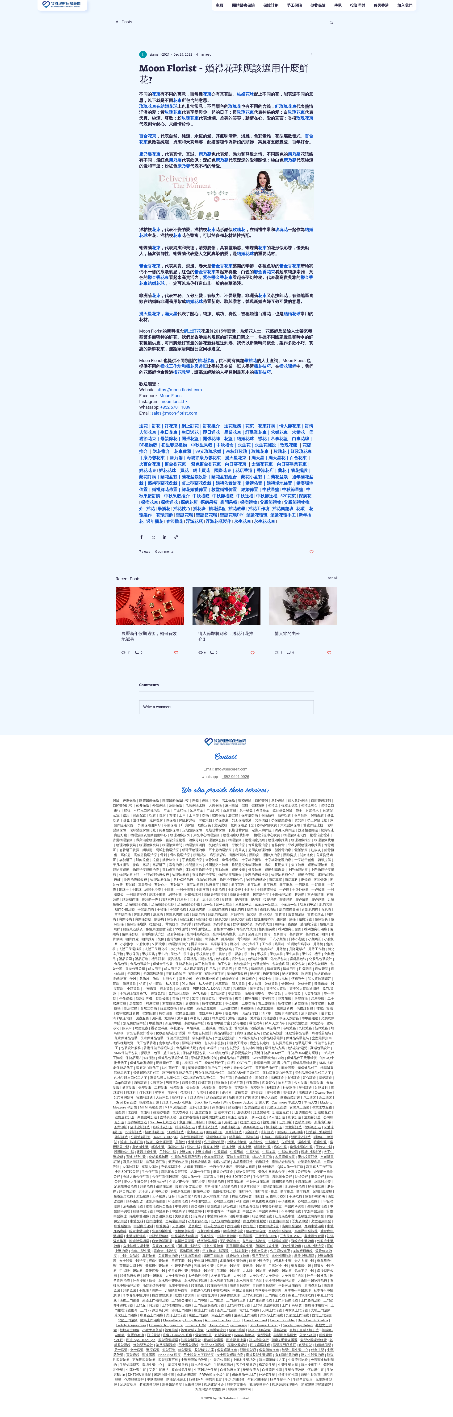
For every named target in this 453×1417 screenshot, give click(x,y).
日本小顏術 (297, 939)
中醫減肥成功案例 (184, 1236)
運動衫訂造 (312, 1117)
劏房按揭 (130, 1008)
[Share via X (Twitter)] (153, 537)
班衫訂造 (289, 1092)
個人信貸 (254, 983)
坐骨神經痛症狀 (224, 934)
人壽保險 (215, 805)
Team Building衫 (165, 1137)
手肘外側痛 (184, 889)
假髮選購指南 (227, 1350)
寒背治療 (175, 865)
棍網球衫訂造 (154, 1132)
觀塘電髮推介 (214, 1384)
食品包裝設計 (140, 964)
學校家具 (148, 954)
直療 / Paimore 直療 (177, 1335)
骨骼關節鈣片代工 (146, 1073)
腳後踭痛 (286, 899)
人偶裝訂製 (130, 1167)
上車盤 (194, 815)
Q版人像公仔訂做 (290, 1167)
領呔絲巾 (220, 1082)
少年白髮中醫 (141, 1251)
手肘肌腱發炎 (136, 894)
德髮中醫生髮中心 (295, 1350)
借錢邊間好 (230, 978)
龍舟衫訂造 (195, 1132)
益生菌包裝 (171, 1053)
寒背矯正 (159, 865)
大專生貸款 (312, 993)
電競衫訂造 (293, 1127)
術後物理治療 (178, 1201)
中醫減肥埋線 (136, 1236)
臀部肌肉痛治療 (177, 914)
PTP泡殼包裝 (247, 1038)
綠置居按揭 (168, 1008)
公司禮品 (190, 959)
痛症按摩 (270, 884)
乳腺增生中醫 (204, 1266)
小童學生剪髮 (152, 1330)
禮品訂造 (141, 959)
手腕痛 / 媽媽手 (150, 1290)
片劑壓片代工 (192, 1063)
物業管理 (225, 1028)
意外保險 (278, 800)
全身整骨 (280, 934)
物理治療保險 (160, 880)
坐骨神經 (211, 860)
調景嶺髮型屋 (172, 1384)
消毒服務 (239, 1023)
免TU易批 (200, 993)
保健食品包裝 (163, 964)
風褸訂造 (277, 1077)
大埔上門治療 (321, 1310)
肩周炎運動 (312, 1285)
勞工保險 (228, 800)
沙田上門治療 (181, 1310)
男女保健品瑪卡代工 (210, 1073)
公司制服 (300, 1082)
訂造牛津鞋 (222, 1112)
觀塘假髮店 (248, 1350)
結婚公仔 (301, 1176)
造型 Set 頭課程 (213, 1345)
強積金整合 (309, 805)
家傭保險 (142, 805)
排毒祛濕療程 (214, 1226)
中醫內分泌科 (143, 1226)
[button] (331, 22)
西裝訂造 (140, 1082)
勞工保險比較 (317, 820)
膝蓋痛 (293, 924)
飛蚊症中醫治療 (302, 1241)
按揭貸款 (208, 998)
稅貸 (226, 988)
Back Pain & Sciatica (313, 1320)
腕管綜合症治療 (237, 1256)
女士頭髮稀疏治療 (230, 1355)
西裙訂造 (236, 1082)
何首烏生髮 (315, 1370)
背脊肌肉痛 (122, 914)
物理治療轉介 (256, 880)
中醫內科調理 (294, 1206)
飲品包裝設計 (273, 1033)
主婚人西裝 (269, 1097)
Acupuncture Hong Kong (223, 1320)
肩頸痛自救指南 (264, 1285)
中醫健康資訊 (288, 1152)
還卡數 (326, 1013)
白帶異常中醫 (282, 1261)
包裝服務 (222, 959)
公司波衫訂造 (141, 1137)
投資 (152, 815)
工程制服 (161, 1087)
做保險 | (172, 820)
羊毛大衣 (310, 1102)
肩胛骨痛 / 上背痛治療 (221, 1186)
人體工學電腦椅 (130, 949)
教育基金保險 (282, 810)
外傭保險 (159, 805)
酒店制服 (128, 1087)
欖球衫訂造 (313, 1127)
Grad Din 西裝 (126, 1102)
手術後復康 (286, 1201)
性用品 (211, 969)
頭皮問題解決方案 (272, 1360)
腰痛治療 (305, 919)
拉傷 (155, 860)
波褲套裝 (241, 1092)
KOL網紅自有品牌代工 (199, 1077)
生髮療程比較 (298, 1360)
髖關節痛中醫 (124, 1152)
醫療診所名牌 (201, 1162)
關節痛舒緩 (204, 919)
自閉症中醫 (154, 1221)
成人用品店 (172, 969)
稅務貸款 (240, 988)
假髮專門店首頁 (284, 1345)
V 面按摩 (158, 944)
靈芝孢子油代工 (266, 1068)
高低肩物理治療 (145, 855)
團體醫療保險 (149, 800)
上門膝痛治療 (311, 1300)
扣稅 (127, 810)
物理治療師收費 (135, 880)
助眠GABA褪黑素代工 (243, 1073)
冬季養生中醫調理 (136, 1295)
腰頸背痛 (199, 855)
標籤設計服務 (191, 1043)
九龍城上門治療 (297, 1315)
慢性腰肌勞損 (264, 919)
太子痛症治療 (221, 1275)
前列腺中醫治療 (254, 1241)
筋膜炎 (316, 850)
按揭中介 (265, 978)
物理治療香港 (320, 835)
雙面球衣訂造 (301, 1137)
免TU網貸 (217, 993)
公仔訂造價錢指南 (165, 1176)
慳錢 (195, 800)
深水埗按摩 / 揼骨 (216, 1196)
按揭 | (207, 815)
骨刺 (163, 855)
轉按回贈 (165, 1013)
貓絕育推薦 (290, 974)
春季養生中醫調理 (268, 1290)
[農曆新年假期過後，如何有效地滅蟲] (150, 606)
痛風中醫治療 (292, 1226)
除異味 (127, 1028)
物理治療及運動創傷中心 (148, 835)
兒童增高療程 (191, 1256)
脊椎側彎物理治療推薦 (304, 845)
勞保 (215, 800)
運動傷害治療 (172, 870)
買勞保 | (300, 820)
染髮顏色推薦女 (285, 1335)
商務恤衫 (218, 1107)
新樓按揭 (284, 1003)
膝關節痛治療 (282, 1181)
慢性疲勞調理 (184, 1231)
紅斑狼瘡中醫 (285, 1216)
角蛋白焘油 (135, 1335)
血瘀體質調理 (162, 1241)
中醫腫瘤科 (122, 1226)
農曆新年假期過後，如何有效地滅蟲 (149, 636)
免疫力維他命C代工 (238, 1068)
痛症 (268, 865)
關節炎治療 (272, 855)
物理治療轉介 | (179, 944)
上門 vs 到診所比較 (154, 1310)
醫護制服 (316, 1082)
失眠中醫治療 (317, 1206)
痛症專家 (275, 880)
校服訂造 (273, 1087)
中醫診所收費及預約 (186, 1157)
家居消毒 (317, 1023)
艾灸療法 (194, 1226)
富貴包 (280, 914)
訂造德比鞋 (242, 1112)
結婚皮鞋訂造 (124, 1117)
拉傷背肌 (156, 924)
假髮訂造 (169, 1350)
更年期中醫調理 (205, 1261)
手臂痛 (162, 909)
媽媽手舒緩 (222, 924)
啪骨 (325, 934)
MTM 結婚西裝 (176, 1107)
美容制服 (225, 1087)
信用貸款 (155, 983)
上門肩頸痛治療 (286, 1300)
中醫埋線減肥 (278, 1241)
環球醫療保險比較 (143, 830)
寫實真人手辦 (213, 1176)
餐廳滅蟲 (141, 1028)
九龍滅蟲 (305, 1028)
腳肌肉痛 (237, 909)
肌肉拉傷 (142, 860)
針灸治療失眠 (162, 1216)
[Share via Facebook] (141, 537)
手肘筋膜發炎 (267, 889)
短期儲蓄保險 (215, 830)
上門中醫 (200, 1300)
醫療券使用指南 (316, 1305)
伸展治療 (254, 870)
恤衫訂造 (293, 1077)
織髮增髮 (185, 1350)
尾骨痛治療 (316, 1186)
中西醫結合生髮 (205, 1370)
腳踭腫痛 (241, 899)
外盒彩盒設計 (225, 1038)
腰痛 (292, 919)
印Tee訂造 (258, 1117)
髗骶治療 (301, 850)
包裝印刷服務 (214, 1043)
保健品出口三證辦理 (235, 1058)
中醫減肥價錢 (158, 1236)
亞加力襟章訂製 (238, 1157)
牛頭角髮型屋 (303, 1379)
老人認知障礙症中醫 (225, 1221)
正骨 (242, 934)
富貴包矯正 (315, 914)
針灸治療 (197, 1206)
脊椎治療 (238, 845)
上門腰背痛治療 (260, 1300)
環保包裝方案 (275, 1048)
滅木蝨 (255, 1018)
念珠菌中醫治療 (280, 1271)
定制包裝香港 (169, 1043)
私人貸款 (172, 983)
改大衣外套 (180, 1112)
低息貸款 (129, 983)
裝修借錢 (320, 983)
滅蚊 (206, 1018)
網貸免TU (158, 993)
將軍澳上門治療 (296, 1310)
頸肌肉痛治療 (218, 914)
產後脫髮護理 (213, 1340)
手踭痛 (284, 889)
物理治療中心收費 (267, 835)
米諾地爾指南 (164, 1374)
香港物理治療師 (203, 875)
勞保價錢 (261, 820)
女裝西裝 (156, 1082)
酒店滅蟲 (257, 1028)
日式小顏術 (277, 939)
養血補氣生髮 (181, 1370)
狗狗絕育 (120, 978)
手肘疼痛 (202, 889)
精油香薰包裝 (321, 1033)
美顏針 (180, 1142)
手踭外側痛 (300, 889)
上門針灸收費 (292, 1305)
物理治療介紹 (255, 840)
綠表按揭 (186, 1008)
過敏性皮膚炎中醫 (311, 1216)
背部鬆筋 (244, 939)
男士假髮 (120, 1350)
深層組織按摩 (322, 1191)
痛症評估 (245, 1191)
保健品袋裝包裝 (297, 1038)
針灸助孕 (197, 1216)
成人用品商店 (193, 969)
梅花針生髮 (267, 1365)
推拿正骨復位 (249, 1206)
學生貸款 (274, 993)
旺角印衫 (285, 1122)
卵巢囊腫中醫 (301, 1266)
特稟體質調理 (207, 1241)
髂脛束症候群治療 (159, 929)
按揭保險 (218, 815)
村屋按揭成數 (172, 1003)
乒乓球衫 (199, 1092)
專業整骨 (144, 884)
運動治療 (221, 870)
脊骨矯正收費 (129, 850)
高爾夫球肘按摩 (215, 894)
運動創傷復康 (275, 870)
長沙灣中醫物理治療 (280, 1280)
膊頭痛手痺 (150, 899)
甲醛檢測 (155, 1023)
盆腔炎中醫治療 (228, 1266)
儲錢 (245, 805)
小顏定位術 (259, 1251)
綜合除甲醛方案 (218, 1023)
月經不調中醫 (181, 1261)
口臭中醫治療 (314, 1246)
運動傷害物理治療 (198, 870)
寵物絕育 (195, 974)
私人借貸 (205, 983)
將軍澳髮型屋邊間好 (316, 1384)
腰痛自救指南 (217, 1285)
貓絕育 (255, 974)
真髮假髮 (305, 1345)
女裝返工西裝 (277, 1107)
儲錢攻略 (258, 805)
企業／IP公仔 (179, 1181)
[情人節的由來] (303, 606)
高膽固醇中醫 (189, 1251)
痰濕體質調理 (207, 1295)
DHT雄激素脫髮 (139, 1374)
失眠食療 (181, 1216)
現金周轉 (231, 1013)
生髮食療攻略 (295, 1370)
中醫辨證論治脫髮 (194, 1360)
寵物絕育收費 (237, 974)
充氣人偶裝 (150, 1167)
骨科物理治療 (180, 855)
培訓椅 (280, 944)
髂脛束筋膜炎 (133, 929)
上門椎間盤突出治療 (176, 1305)
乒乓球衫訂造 (253, 1127)
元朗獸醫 (133, 974)
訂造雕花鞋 (323, 1112)
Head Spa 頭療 (169, 1355)
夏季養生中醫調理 (297, 1290)
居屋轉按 (317, 998)
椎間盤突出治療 (216, 865)
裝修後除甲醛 (194, 1023)
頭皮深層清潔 (236, 1340)
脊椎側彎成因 (246, 929)
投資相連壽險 (308, 830)
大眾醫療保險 (290, 825)
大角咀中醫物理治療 (312, 1280)
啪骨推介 (148, 939)
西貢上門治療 (322, 1315)
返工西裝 (325, 1097)
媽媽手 (186, 924)
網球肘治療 (322, 1181)
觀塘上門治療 (204, 1310)
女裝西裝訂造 (254, 1107)
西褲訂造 (204, 1082)
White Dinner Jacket (238, 1102)
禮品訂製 (158, 959)
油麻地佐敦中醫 (154, 1285)
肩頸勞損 (237, 914)
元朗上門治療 (272, 1310)
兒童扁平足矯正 (266, 904)
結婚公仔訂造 (200, 1172)
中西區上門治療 (151, 1315)
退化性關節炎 (281, 1256)
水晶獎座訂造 (243, 1162)
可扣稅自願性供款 (147, 810)
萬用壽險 (231, 805)
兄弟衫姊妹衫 (124, 1097)
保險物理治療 (206, 880)
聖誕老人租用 (245, 1167)
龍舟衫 (172, 1092)
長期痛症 (281, 865)
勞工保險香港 (242, 820)
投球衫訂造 (133, 1132)
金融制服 (193, 1087)
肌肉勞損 (325, 904)
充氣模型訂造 (171, 1167)
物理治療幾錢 (149, 845)
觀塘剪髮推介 (237, 1384)
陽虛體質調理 (184, 1295)
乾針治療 (242, 1201)
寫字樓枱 (193, 949)
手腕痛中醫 (324, 1147)
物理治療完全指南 (159, 1206)
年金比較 (213, 810)
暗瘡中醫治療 (262, 1216)
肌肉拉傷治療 (295, 1186)
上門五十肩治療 (147, 1305)
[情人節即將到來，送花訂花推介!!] (227, 606)
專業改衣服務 (322, 1107)
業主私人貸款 (276, 988)
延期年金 (196, 810)
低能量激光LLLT (244, 1374)
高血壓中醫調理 (306, 1231)
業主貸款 (256, 988)
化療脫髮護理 (134, 1379)
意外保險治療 (183, 880)
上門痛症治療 (275, 1295)
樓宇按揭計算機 (127, 1013)
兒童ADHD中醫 (163, 1246)
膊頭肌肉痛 (130, 899)
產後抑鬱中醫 (155, 1271)
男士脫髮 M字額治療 (199, 1355)
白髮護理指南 (272, 1370)
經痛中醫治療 (143, 1211)
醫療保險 (245, 800)
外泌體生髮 (267, 1374)
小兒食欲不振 (198, 1221)
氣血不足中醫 (304, 1271)
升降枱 (281, 949)
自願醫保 (261, 800)
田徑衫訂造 (214, 1132)
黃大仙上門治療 (125, 1315)
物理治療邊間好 (294, 835)
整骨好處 (312, 934)
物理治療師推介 (230, 875)
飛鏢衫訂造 (175, 1132)
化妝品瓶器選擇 (271, 1038)
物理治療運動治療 (146, 870)
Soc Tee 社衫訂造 (163, 1122)
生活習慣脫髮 (235, 1379)
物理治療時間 (172, 845)
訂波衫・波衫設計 (319, 1132)
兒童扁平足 (243, 904)
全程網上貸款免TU (133, 993)
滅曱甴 (182, 1018)
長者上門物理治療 (301, 1295)
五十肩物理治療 (220, 850)
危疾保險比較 (195, 805)
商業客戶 (273, 1028)
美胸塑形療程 (303, 1251)
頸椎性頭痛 (238, 855)
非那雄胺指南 (187, 1374)
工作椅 (267, 944)
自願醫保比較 (123, 805)
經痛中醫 (158, 1147)
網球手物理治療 (193, 850)
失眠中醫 (288, 1142)
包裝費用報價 (282, 1043)
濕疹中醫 (304, 1142)
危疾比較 (220, 825)
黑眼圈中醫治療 (228, 1271)
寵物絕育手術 (214, 974)
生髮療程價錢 (223, 1365)
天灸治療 (178, 1226)
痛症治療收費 (242, 1196)
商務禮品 (206, 959)
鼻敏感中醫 (140, 1147)
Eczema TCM (195, 1325)
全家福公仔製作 (299, 1172)
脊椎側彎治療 (223, 929)
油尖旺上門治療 (245, 1315)
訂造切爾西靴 (302, 1112)
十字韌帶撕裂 (251, 860)
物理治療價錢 (126, 845)
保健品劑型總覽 (141, 1063)
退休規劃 (139, 820)
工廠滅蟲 (209, 1028)
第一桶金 (246, 810)
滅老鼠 (195, 1018)
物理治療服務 (215, 840)
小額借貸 (149, 988)
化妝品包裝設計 (320, 959)
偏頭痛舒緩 (130, 934)
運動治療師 (306, 875)
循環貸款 (234, 993)
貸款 (116, 983)
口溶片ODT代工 (239, 1063)
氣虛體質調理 (162, 1295)
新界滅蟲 (321, 1028)
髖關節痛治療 (272, 1186)
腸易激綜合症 (256, 1231)
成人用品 (154, 969)
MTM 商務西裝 (151, 1107)
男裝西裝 (172, 1082)
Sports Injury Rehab (298, 1325)
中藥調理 (245, 1236)
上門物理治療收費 (156, 875)
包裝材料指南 (252, 1048)
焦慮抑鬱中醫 (162, 1231)
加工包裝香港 (205, 964)
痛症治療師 (194, 884)
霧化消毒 (255, 1023)
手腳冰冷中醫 (278, 1266)
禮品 (318, 954)
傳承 (299, 810)
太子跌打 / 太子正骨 (264, 1275)
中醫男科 (236, 1152)
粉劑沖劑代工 (214, 1063)
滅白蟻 (169, 1018)
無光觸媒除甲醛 (134, 1023)
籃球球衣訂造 (162, 1127)
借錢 (133, 978)
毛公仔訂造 (150, 1172)
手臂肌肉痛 (146, 909)
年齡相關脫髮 (257, 1379)
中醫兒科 (253, 1152)
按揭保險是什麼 (242, 825)
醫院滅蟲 (241, 1028)
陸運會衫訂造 (216, 1137)
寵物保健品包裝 (248, 1033)
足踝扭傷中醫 (147, 1152)
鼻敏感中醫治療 (280, 1231)
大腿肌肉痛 (197, 909)
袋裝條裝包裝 (202, 1038)
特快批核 (281, 978)
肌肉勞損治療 (125, 909)
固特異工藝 (168, 1117)
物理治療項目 (195, 845)
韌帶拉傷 (324, 860)
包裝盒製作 (261, 964)
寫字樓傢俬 (218, 944)
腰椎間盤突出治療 (188, 1186)
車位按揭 (231, 1003)
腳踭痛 (227, 899)
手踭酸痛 (318, 889)
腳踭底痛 (302, 899)
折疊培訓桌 (223, 949)
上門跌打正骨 (236, 1300)
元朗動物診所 (176, 974)
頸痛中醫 (193, 1147)
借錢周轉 (205, 1013)
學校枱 (175, 954)
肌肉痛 (252, 909)
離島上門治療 (150, 1320)
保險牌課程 (187, 820)
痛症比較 (256, 1142)
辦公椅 (235, 944)
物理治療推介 (301, 840)
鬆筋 (199, 939)
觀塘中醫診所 (311, 1152)
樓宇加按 (251, 998)
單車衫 (160, 1092)
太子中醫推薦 (175, 1275)
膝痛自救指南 (240, 1285)
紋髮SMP (196, 1379)
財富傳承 (312, 810)
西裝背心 (268, 1082)
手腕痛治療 (303, 1181)
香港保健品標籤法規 (158, 1048)
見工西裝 (309, 1097)
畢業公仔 (317, 1176)
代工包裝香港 (146, 1043)
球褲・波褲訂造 (131, 1142)
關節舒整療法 (315, 1196)
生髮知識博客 (129, 1365)
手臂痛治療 (178, 909)
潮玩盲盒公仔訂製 (174, 1172)
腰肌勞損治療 (241, 919)
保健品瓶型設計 (177, 1038)
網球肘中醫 (262, 1147)
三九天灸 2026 (291, 1236)
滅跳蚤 (242, 1018)
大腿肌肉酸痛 (218, 909)
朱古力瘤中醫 (304, 1261)
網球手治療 (152, 889)
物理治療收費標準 (236, 835)
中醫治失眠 (221, 1290)
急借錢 (144, 978)
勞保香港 (221, 820)
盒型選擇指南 (322, 1038)
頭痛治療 (146, 1186)
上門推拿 (216, 1300)
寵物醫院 (321, 969)
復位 (161, 939)
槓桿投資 (284, 815)
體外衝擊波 (134, 1201)
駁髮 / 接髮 (237, 1330)
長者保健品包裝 (152, 1038)
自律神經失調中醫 (136, 1246)
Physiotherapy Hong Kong (182, 1320)
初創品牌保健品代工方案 (313, 1073)
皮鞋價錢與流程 (213, 1117)
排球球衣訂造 (185, 1127)
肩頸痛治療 (216, 1181)
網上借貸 (182, 988)
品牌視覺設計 (241, 1053)
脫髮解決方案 (204, 1350)
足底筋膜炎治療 (125, 1186)
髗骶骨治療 (283, 850)
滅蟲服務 (142, 1018)
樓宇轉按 (268, 998)
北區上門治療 (128, 1320)
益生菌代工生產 (173, 1068)
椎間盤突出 (193, 865)
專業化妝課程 (237, 1345)
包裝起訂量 (303, 1043)
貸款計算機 (144, 998)
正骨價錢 (320, 880)
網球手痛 (175, 894)
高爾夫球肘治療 (224, 1191)
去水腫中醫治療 (254, 1271)
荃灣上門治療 (227, 1310)
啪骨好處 (132, 939)
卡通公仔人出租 (221, 1167)
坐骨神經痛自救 (290, 1285)
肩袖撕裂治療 (133, 1206)
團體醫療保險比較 (175, 800)
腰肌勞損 (221, 919)
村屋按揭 (152, 1003)
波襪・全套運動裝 (159, 1142)
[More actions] (311, 54)
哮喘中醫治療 (233, 1231)
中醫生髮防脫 (129, 1256)
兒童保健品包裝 (126, 1038)
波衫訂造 (305, 1087)
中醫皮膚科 (203, 1152)
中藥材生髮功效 (244, 1360)
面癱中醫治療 (269, 1226)
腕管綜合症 (170, 860)
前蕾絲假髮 (323, 1345)
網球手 (124, 889)
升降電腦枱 (297, 949)
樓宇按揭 (225, 998)
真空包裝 (298, 964)
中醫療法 (272, 1142)
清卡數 (266, 1013)
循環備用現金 (254, 993)
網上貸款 (166, 988)
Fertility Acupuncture (131, 1325)
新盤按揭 (301, 1003)
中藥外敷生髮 (136, 1370)
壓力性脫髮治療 (312, 1355)
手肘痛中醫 (167, 1152)
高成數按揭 (265, 1008)
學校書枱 (202, 954)
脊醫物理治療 (258, 845)
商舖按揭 (247, 1008)
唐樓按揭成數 (212, 1003)
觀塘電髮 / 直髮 (192, 1330)
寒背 (146, 865)
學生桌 (188, 954)
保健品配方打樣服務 (140, 1058)
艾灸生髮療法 (159, 1370)
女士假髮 (136, 1350)
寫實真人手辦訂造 (319, 1167)
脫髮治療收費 (130, 1275)
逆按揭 (233, 815)
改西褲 (133, 1112)
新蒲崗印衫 (322, 1122)
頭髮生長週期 (311, 1374)
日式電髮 (153, 1335)
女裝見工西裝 (299, 1107)
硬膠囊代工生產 (167, 1063)
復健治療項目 (218, 845)
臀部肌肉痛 (142, 914)
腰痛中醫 (228, 1147)
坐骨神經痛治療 (198, 934)
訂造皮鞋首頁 (202, 1112)
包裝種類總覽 (124, 1043)
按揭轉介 (248, 978)
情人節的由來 (287, 633)
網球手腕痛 (157, 894)
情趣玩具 (257, 969)
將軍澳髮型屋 (149, 1384)
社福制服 (289, 1087)
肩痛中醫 (280, 1147)
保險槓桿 (267, 815)
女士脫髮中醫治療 (132, 1261)
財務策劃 (205, 820)
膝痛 (136, 865)
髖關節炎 (321, 919)
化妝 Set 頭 (307, 1335)
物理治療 (235, 840)
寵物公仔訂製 (246, 1172)
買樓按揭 (317, 1003)
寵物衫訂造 (144, 1097)
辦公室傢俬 (199, 944)
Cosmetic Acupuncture (166, 1325)
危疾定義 (204, 825)
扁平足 (208, 904)
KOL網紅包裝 (218, 1053)
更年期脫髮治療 (143, 1360)
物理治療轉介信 (231, 880)
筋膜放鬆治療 (123, 1196)
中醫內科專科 (268, 1211)
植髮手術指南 (288, 1374)
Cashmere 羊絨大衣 (286, 1102)
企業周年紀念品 (309, 1162)
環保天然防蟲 (289, 1018)
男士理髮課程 (188, 1345)
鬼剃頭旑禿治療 (286, 1355)
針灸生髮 (317, 1350)
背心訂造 (309, 1077)
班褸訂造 (305, 1092)
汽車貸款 (221, 983)
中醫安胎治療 (181, 1266)
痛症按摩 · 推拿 (266, 1191)
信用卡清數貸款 (286, 1013)
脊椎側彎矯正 (201, 929)
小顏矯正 (314, 939)
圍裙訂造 (325, 1077)
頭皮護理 (148, 1355)
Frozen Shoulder (282, 1320)
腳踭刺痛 (318, 899)
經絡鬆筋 (228, 939)
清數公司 (185, 978)
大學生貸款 (292, 993)
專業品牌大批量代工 (165, 1077)
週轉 (218, 1013)
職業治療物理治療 (149, 840)
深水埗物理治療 (195, 1280)
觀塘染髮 (171, 1330)
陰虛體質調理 (139, 1241)
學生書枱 (218, 954)
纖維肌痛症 (268, 909)
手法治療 (295, 1196)
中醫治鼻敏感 (242, 1290)
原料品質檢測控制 (204, 1058)
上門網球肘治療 (238, 1305)
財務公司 (169, 978)
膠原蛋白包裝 (150, 1053)
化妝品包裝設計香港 (170, 1033)
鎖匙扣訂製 (222, 1162)
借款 (156, 978)
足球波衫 (321, 1087)
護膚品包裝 (298, 959)
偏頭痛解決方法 (152, 934)
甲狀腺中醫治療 (131, 1271)
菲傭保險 (170, 825)
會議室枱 (266, 949)
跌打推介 (249, 1226)
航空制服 (257, 1087)
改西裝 (120, 1112)
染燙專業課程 (166, 1345)
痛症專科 (291, 880)
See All (332, 578)
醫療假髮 (152, 1350)
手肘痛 (169, 889)
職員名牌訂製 (133, 1162)
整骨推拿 (296, 934)
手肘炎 (249, 889)
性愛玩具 (305, 969)
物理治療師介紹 (282, 875)
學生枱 (163, 954)
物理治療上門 (129, 875)
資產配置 (139, 815)
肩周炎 (240, 850)
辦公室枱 (177, 949)
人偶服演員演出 (195, 1167)
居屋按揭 (301, 998)
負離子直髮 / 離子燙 (304, 1330)
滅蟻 (231, 1018)
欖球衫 (185, 1092)
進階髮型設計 (143, 1345)
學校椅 (262, 954)
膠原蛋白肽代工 (147, 1068)
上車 (182, 815)
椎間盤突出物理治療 (246, 865)
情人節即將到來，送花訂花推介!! (225, 636)
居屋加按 (136, 1003)
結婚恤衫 (234, 1107)
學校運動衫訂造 (192, 1137)
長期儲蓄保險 (238, 830)
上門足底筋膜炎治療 (209, 1305)
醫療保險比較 (313, 825)
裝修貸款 (271, 983)
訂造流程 (196, 1097)
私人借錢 (188, 983)
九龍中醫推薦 (178, 1285)
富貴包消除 (296, 914)
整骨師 (130, 884)
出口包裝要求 (229, 1048)
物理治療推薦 (278, 840)
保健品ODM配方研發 (302, 1053)
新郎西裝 (235, 1097)
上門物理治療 (298, 870)
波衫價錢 (273, 1092)
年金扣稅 (180, 810)
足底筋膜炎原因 (136, 904)
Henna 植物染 (244, 1335)
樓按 (238, 998)
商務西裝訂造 (290, 1097)
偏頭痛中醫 (176, 1147)
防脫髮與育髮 (191, 1340)
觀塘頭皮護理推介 (285, 1384)
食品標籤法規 (186, 1048)
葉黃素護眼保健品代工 (204, 1068)
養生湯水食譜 (314, 1236)
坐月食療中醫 (178, 1271)
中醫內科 (185, 1152)
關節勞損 (290, 855)
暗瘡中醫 (320, 1142)
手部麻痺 (302, 884)
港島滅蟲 (289, 1028)
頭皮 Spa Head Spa (140, 1340)
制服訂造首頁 (238, 1117)
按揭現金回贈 (185, 1013)
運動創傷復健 (155, 1201)
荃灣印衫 (120, 1127)
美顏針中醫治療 (202, 1271)
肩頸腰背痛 (218, 855)
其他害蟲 (269, 1018)
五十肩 (195, 899)
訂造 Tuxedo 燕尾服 (177, 1102)
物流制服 (177, 1087)
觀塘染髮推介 (259, 1384)
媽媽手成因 (264, 924)
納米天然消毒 (275, 1023)
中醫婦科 (220, 1152)
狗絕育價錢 (322, 974)
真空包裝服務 (317, 964)
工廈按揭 (248, 1003)
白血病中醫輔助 (254, 1221)
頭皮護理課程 (260, 1345)
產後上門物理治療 (155, 1300)
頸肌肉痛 (198, 914)
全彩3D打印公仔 (127, 1172)
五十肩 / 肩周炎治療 (153, 1191)
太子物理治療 (198, 1275)
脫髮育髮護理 (168, 1340)
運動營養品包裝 (297, 1033)
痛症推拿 (286, 884)
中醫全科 (249, 1211)
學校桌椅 (276, 954)
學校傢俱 (132, 954)
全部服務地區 (158, 1157)
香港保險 (129, 800)
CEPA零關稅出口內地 (268, 1058)
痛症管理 (237, 884)
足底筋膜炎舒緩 (188, 904)
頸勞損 (251, 914)
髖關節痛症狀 (137, 924)
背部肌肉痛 (310, 909)
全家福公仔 (158, 1181)
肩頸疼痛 (125, 919)
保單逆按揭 (249, 815)
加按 (195, 998)
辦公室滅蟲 (159, 1028)
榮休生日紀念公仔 (271, 1172)
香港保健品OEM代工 (269, 1053)
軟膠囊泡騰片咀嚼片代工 (272, 1063)
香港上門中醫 (136, 1157)
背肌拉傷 (172, 924)
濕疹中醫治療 (239, 1216)
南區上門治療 (221, 1315)
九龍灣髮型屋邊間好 (210, 1389)
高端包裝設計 (320, 1048)
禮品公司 (125, 959)
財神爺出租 (266, 1167)
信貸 (142, 983)
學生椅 (249, 954)
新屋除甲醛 (173, 1023)
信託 (126, 815)
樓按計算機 (324, 1008)
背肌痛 (326, 909)
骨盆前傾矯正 (250, 1186)
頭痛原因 (129, 1290)
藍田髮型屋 (193, 1384)
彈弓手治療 (260, 1256)
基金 (126, 820)
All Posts (124, 22)
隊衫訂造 (121, 1137)
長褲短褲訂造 (137, 1122)
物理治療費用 (324, 840)
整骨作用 (161, 884)
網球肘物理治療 (167, 850)
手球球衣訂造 (208, 1127)
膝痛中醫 (245, 1147)
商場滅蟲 (193, 1028)
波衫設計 (257, 1092)
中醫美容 (269, 1152)
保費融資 (317, 815)
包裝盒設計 (242, 964)
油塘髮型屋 (128, 1384)
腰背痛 (281, 919)
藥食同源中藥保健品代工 (299, 1068)
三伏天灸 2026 (266, 1236)
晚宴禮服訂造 (149, 1102)
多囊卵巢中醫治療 (233, 1261)
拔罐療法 (213, 1206)
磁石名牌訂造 (155, 1162)
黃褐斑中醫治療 (156, 1266)
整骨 (267, 934)
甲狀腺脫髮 (155, 1379)
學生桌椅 (292, 954)
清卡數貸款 (309, 1013)
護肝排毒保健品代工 (177, 1073)
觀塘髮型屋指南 (239, 1389)
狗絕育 (306, 974)
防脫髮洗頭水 (176, 1379)
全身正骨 (254, 934)
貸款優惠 (162, 998)
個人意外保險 (298, 800)
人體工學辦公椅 (156, 949)
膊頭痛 (299, 894)
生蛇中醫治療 (213, 1246)
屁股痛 (158, 914)
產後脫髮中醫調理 (259, 1355)
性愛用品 (241, 969)
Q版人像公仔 (191, 1176)
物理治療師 (180, 875)
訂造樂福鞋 (261, 1112)
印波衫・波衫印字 (290, 1132)
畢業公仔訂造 (223, 1172)
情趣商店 (273, 969)
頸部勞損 (266, 914)
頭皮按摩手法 (311, 1365)
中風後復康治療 (263, 1201)
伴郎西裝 (251, 1097)
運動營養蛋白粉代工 (277, 1073)
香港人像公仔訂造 (136, 1176)
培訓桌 (208, 949)
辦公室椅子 (251, 944)
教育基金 (262, 810)
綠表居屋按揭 (206, 1008)
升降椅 (318, 944)
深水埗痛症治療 (221, 1280)
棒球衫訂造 (274, 1127)
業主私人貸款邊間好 (304, 988)
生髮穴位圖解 (220, 1360)
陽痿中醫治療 (139, 1216)
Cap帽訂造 (123, 1082)
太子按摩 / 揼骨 (163, 1196)
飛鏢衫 (214, 1092)
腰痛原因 (197, 1285)
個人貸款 (238, 983)
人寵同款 (162, 1097)
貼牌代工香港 (237, 1043)
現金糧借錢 (250, 1013)
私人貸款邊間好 (319, 978)
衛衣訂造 (261, 1077)
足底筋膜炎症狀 (162, 904)
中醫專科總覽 (272, 1206)
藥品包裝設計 (224, 1033)
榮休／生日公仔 (135, 1181)
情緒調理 (233, 1211)
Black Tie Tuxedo (207, 1102)
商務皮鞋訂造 (147, 1117)
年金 (167, 810)
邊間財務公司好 (207, 978)
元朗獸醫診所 (153, 974)
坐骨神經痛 (230, 860)
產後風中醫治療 (254, 1266)
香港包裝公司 (135, 969)
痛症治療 (297, 865)
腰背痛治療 (235, 1181)
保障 (205, 800)
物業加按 (284, 998)
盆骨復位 (173, 939)
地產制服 (209, 1087)
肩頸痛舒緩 (143, 919)
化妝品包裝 (278, 959)
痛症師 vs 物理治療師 (270, 1196)
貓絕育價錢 (271, 974)
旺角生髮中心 (280, 1379)
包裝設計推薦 (258, 959)
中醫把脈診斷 (226, 1236)
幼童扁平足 (308, 904)
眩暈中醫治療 (139, 1231)
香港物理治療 (123, 840)
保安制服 (144, 1087)
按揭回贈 (149, 1013)
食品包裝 (120, 964)
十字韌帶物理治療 (278, 860)
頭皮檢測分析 (259, 1340)
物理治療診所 (180, 835)
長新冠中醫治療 (208, 1231)
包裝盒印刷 (280, 964)
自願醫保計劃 (321, 800)
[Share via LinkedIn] (164, 537)
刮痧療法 (229, 1206)
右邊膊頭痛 (315, 894)
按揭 (175, 998)
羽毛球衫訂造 (230, 1127)
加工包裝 (224, 964)
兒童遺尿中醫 (321, 1221)
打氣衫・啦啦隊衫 (275, 1137)
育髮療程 (132, 1355)
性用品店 (225, 969)
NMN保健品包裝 (126, 1053)
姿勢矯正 (126, 860)
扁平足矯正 (224, 904)
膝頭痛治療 (308, 924)
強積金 (273, 805)
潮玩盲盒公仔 (282, 1176)
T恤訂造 (226, 1077)
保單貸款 (300, 815)
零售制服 (241, 1087)
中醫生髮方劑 (288, 1365)
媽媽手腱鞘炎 (213, 1256)
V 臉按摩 (142, 944)
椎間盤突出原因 (289, 929)
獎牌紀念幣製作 (283, 1162)
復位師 (188, 939)
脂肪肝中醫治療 (189, 1246)
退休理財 (156, 820)
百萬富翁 (229, 810)
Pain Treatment (255, 1320)
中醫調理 (181, 1206)
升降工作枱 (316, 949)
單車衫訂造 (233, 1132)
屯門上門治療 (249, 1310)
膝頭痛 (280, 924)
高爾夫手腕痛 (240, 894)
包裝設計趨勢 (297, 1048)
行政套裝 (252, 1082)
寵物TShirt (179, 1097)
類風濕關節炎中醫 (239, 1246)
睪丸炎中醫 (300, 1221)
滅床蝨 (157, 1018)
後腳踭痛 (270, 899)
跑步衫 (227, 1092)
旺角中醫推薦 (317, 1275)
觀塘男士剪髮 (129, 1330)
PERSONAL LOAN (206, 988)
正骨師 (306, 880)
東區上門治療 (199, 1315)
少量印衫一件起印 (192, 1122)
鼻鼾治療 (148, 1256)
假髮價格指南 (269, 1350)
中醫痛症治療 (237, 1142)
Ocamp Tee (323, 1092)
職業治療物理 (175, 840)
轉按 (185, 998)
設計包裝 (238, 959)
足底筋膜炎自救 (176, 1290)
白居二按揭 (148, 1008)
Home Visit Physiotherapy (228, 1325)
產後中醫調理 (304, 1256)
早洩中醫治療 (314, 1211)
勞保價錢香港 (281, 820)
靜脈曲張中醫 (279, 1221)
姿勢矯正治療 (223, 1201)
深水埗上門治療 (271, 1315)
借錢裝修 (287, 983)
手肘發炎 (234, 889)
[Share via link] (176, 537)
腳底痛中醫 (211, 1147)
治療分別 (195, 840)
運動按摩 (238, 870)
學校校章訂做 (308, 1157)
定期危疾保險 (192, 830)
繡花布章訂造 (262, 1157)
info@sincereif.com (231, 769)
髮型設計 (264, 1335)
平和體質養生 (230, 1241)
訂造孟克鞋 (281, 1112)
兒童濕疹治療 (168, 1256)
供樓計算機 (305, 1008)
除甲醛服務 (310, 1018)
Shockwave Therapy (265, 1325)
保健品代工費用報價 (302, 1058)
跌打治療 (233, 1226)
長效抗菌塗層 (298, 1023)
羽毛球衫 (145, 1092)
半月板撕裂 (121, 865)
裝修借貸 (304, 983)
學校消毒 (177, 1028)
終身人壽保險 (285, 830)
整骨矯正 (177, 884)
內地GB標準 (208, 1048)
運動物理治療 (317, 865)
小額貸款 (133, 988)
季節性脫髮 (214, 1379)
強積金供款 (289, 805)
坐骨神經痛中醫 (301, 1147)
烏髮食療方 (251, 1370)
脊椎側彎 (278, 845)
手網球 (137, 889)
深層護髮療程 (216, 1330)
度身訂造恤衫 (199, 1107)
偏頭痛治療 (164, 1186)
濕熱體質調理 (230, 1295)
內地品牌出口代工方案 (130, 1077)
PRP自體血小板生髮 (214, 1374)
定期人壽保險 (262, 830)
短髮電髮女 (222, 1335)
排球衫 (131, 1092)
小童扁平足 (289, 904)
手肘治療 (218, 889)
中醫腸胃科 (215, 1211)
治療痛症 (212, 884)
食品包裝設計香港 (139, 1033)
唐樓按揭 (192, 1003)
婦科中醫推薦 (153, 1275)
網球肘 (147, 850)
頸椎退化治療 (180, 1191)
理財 (162, 815)
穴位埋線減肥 (214, 1142)
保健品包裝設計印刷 (173, 1058)
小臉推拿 (127, 944)
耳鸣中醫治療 (314, 1226)
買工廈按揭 (266, 1003)
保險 (116, 800)
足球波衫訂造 (140, 1127)
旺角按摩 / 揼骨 (189, 1196)
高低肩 (125, 855)
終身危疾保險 (169, 830)
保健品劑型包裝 (194, 1053)
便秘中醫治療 (291, 1246)
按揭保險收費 (267, 825)
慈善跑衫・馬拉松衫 (244, 1137)
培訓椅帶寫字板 (298, 944)
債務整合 (298, 978)
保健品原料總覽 (304, 1063)
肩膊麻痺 (167, 899)
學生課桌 (234, 954)
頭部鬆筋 (260, 939)
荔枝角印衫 (303, 1122)
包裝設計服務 (131, 1048)
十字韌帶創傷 (304, 860)
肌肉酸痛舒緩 (289, 909)
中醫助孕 (178, 1211)
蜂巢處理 (218, 1018)
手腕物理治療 (192, 860)
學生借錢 (126, 998)
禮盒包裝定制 (259, 1043)
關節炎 (254, 855)
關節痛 (159, 919)
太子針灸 (240, 1275)
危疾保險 (175, 805)
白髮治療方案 (230, 1370)
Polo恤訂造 (243, 1077)
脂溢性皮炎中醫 (267, 1246)
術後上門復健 (129, 1300)
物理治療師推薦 (256, 875)
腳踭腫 (255, 899)
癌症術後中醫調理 (215, 1251)
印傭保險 (187, 825)
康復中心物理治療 (206, 835)
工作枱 (240, 949)
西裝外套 (188, 1082)
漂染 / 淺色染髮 (259, 1330)
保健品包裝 (184, 964)
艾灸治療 (207, 1236)
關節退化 (306, 855)
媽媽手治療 (202, 924)
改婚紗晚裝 (161, 1112)
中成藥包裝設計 (199, 1033)
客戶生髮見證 (246, 1365)
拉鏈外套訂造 (250, 1122)
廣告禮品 (174, 959)
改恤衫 (145, 1112)
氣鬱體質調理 (184, 1241)
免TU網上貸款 (178, 993)
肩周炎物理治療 (259, 850)
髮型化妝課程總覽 (313, 1340)
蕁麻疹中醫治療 (165, 1251)
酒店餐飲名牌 (178, 1162)
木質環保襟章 (285, 1157)
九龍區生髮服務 (176, 1365)
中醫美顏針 (239, 1251)
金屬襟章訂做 (214, 1157)
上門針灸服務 (181, 1300)
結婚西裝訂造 (216, 1097)
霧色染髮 (280, 1330)
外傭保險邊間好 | (151, 825)
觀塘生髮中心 (152, 1365)
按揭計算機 (285, 1008)
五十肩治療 (210, 899)
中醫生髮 (194, 1142)
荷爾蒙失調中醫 (131, 1266)
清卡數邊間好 (122, 1018)
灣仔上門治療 (176, 1315)
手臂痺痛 (318, 884)
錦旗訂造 (262, 1162)
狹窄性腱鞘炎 (243, 924)
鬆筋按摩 (211, 939)
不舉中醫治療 (291, 1211)
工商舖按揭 (229, 1008)
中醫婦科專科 (217, 1216)
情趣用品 (289, 969)
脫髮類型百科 (168, 1360)
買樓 (172, 815)
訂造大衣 (262, 1102)
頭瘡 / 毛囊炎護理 (285, 1340)
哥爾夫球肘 (193, 894)
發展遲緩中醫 (175, 1221)
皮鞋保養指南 (189, 1117)
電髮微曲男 (203, 1335)
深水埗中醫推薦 (169, 1280)
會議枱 (252, 949)
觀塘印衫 (269, 1122)
